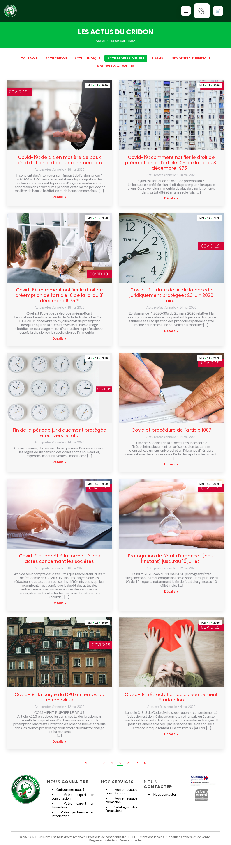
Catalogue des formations (121, 809)
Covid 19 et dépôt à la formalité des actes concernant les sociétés (59, 558)
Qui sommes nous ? (70, 789)
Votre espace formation (121, 800)
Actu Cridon (56, 58)
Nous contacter (164, 794)
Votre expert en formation (73, 805)
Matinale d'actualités (115, 65)
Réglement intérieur (103, 840)
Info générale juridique (190, 58)
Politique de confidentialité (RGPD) (112, 837)
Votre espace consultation (121, 791)
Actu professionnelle (126, 58)
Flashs (157, 58)
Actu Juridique (87, 58)
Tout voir (29, 58)
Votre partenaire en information (73, 814)
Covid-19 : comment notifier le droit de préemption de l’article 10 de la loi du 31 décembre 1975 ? (59, 295)
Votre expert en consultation (73, 796)
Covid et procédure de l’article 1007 (171, 430)
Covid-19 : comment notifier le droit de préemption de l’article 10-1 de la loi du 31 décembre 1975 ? (171, 162)
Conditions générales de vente (188, 837)
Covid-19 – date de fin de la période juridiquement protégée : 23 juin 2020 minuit (171, 295)
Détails (57, 196)
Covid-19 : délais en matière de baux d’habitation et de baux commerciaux (59, 160)
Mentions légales (152, 837)
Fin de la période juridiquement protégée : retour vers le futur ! (59, 433)
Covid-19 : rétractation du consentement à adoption (171, 697)
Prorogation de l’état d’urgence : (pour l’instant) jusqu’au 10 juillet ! (171, 558)
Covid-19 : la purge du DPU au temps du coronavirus (59, 697)
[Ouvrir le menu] (186, 11)
